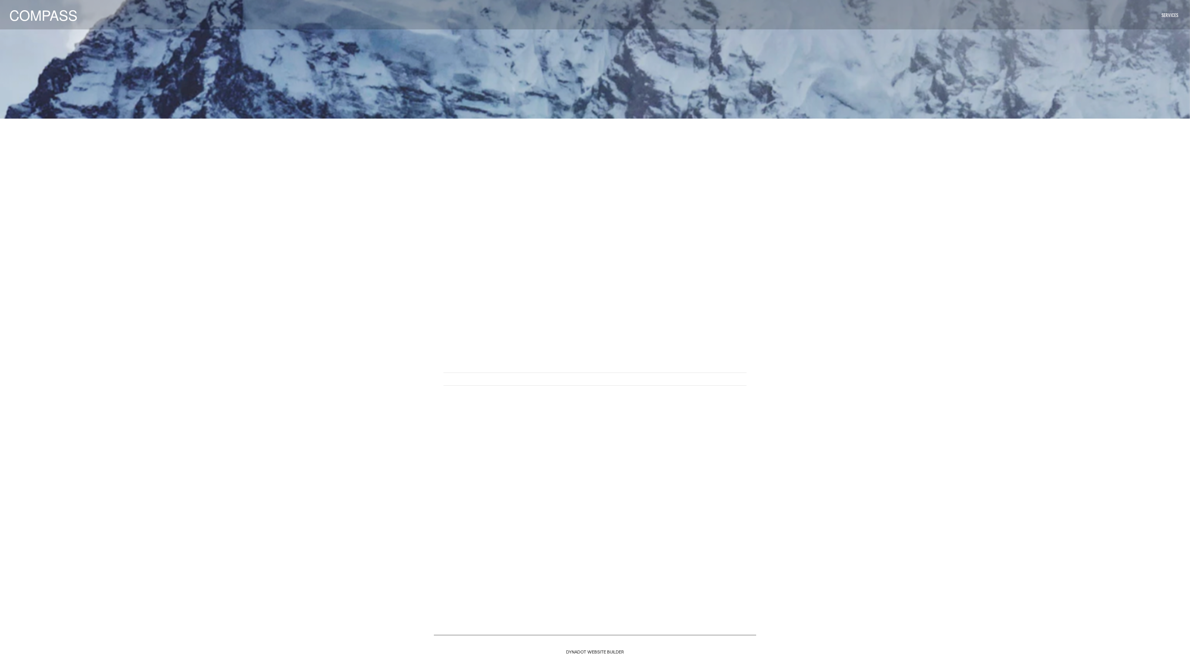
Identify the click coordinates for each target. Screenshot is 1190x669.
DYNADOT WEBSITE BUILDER (595, 652)
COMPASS (43, 15)
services (1169, 14)
